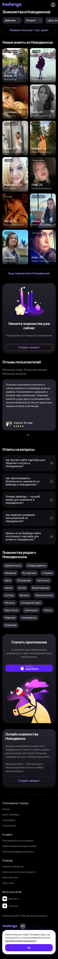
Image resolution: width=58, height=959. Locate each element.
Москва (6, 809)
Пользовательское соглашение (17, 840)
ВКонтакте (14, 898)
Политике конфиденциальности (20, 940)
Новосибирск (9, 820)
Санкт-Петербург (11, 814)
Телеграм (13, 905)
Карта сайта (8, 883)
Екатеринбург (9, 825)
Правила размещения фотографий (19, 846)
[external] (29, 668)
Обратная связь (10, 877)
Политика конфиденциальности (18, 851)
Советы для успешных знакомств (18, 872)
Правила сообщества (12, 866)
